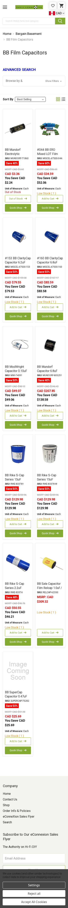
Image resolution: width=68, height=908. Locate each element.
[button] (34, 81)
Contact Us (10, 799)
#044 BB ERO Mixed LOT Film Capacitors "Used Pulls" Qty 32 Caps (49, 156)
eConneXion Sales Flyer (18, 816)
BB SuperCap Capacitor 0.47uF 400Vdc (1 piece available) (16, 698)
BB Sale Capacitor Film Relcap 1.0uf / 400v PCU (49, 588)
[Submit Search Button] (60, 21)
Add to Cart (48, 198)
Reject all (34, 893)
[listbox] (30, 99)
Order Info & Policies (17, 811)
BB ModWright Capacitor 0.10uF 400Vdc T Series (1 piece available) (17, 373)
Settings (34, 885)
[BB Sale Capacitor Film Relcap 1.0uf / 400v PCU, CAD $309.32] (50, 562)
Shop (6, 805)
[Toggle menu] (5, 7)
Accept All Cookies (34, 902)
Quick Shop (16, 207)
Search (7, 822)
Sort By (8, 99)
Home (7, 793)
